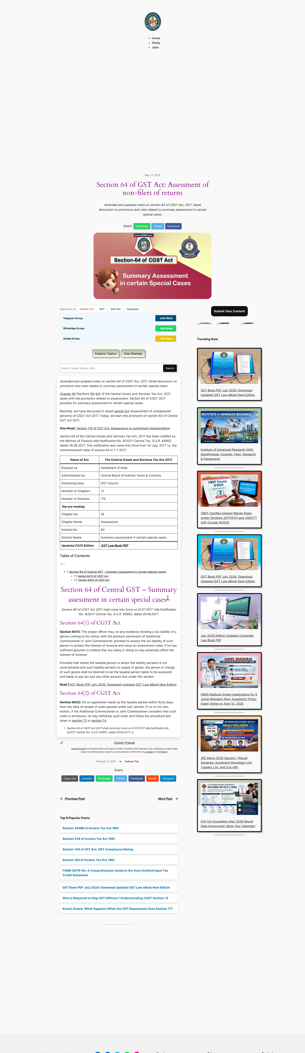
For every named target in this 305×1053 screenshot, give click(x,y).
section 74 (98, 720)
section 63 (121, 411)
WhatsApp (142, 226)
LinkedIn (149, 752)
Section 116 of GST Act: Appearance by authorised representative (123, 428)
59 (92, 394)
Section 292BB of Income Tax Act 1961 (90, 828)
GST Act (115, 308)
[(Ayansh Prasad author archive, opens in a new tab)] (226, 322)
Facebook (173, 226)
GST (101, 308)
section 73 (79, 720)
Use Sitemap (133, 353)
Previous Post (75, 798)
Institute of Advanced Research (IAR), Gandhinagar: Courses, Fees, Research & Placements (228, 454)
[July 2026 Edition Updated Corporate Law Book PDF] (229, 613)
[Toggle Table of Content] (62, 564)
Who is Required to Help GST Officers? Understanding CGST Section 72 (115, 898)
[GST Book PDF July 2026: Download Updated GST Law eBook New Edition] (229, 368)
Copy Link (70, 778)
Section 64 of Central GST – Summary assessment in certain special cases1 (117, 571)
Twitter (157, 226)
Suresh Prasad (124, 742)
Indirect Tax (87, 308)
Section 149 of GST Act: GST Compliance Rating (97, 849)
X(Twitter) (163, 752)
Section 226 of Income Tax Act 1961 (88, 839)
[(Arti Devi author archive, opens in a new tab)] (205, 322)
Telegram (168, 778)
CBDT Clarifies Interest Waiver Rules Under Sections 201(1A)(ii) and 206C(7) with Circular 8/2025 (229, 517)
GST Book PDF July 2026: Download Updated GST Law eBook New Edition (123, 684)
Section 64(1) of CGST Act (93, 576)
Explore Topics (105, 353)
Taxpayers (133, 308)
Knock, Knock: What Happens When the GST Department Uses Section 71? (117, 908)
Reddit (152, 778)
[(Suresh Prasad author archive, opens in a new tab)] (251, 322)
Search (170, 368)
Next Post (165, 798)
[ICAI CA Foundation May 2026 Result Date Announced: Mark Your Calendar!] (229, 799)
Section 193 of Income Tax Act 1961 (88, 860)
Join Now (166, 318)
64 (98, 394)
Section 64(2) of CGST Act (93, 580)
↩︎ (132, 732)
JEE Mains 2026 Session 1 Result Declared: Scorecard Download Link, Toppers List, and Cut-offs (226, 762)
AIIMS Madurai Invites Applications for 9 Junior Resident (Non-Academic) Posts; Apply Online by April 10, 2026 (229, 699)
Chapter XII (67, 394)
